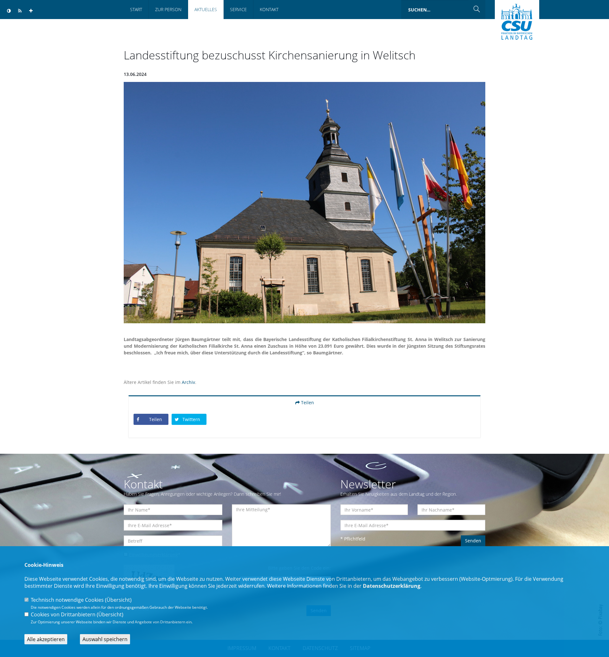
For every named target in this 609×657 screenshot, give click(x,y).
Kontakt (269, 9)
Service (238, 9)
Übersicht (118, 599)
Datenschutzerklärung (391, 585)
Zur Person (168, 9)
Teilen (307, 402)
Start (136, 9)
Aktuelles (205, 9)
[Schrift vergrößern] (31, 11)
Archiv (188, 382)
